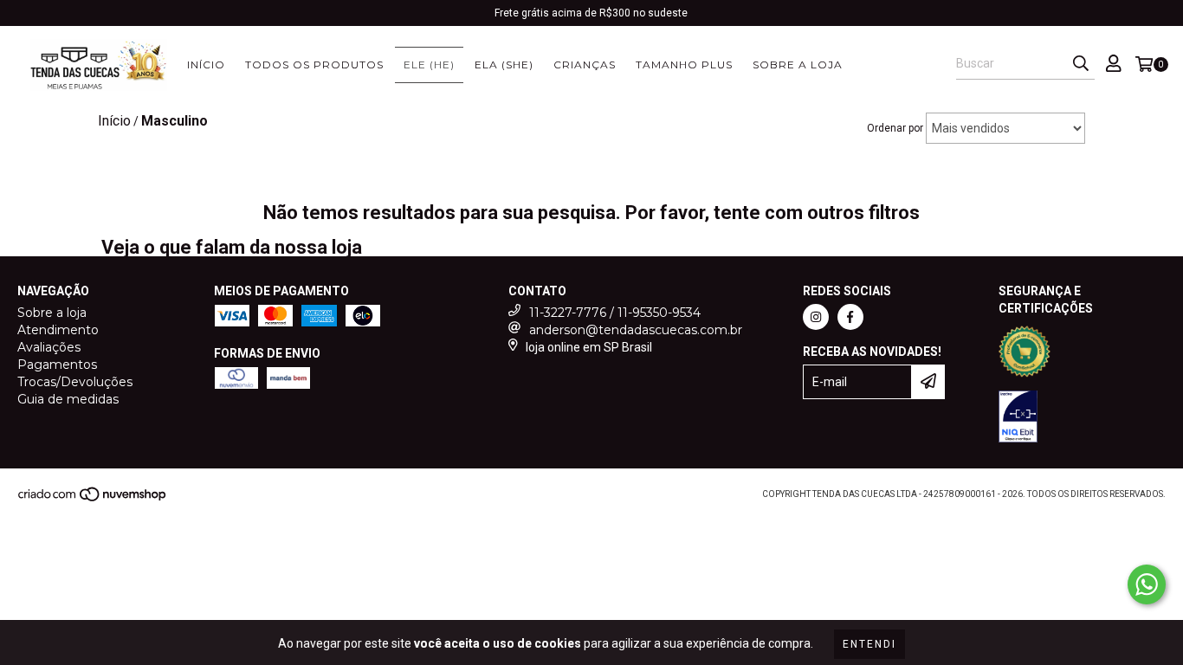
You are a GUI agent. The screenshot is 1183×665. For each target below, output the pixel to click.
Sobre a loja (798, 64)
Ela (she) (504, 64)
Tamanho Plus (684, 64)
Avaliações (49, 347)
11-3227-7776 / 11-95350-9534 (615, 312)
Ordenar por (895, 128)
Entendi (869, 644)
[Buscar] (1081, 64)
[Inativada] (1018, 419)
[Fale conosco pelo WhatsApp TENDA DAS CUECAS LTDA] (1147, 584)
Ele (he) (429, 64)
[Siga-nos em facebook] (850, 317)
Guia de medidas (68, 399)
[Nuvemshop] (93, 499)
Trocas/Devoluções (75, 382)
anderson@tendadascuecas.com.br (635, 330)
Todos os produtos (314, 64)
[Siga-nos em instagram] (816, 317)
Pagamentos (57, 364)
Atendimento (58, 330)
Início (206, 64)
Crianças (584, 64)
